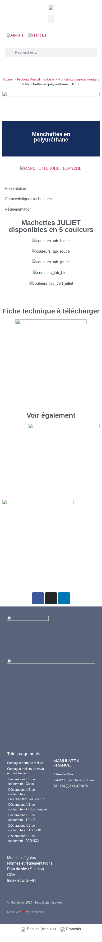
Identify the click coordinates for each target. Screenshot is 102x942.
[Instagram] (51, 598)
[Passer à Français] (37, 35)
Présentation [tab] (15, 188)
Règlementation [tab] (18, 209)
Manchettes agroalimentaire (79, 79)
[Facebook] (38, 598)
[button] (51, 19)
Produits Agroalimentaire (35, 79)
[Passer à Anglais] (15, 35)
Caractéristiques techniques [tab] (28, 199)
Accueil (8, 79)
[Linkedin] (64, 598)
